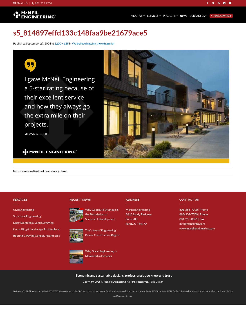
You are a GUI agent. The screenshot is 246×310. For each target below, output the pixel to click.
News (183, 15)
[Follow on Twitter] (213, 3)
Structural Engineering (27, 216)
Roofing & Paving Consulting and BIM (36, 235)
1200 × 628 (62, 43)
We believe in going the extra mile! (93, 43)
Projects (169, 15)
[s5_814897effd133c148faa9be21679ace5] (121, 106)
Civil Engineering (23, 209)
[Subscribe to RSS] (219, 3)
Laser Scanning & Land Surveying (33, 222)
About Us (136, 15)
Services (152, 15)
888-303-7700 (188, 214)
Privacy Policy (226, 291)
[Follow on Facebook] (207, 3)
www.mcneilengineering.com (197, 228)
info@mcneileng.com (192, 223)
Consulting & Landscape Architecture (36, 229)
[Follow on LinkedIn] (224, 3)
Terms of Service (124, 296)
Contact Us (197, 15)
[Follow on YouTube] (230, 3)
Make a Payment (223, 16)
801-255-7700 (188, 209)
